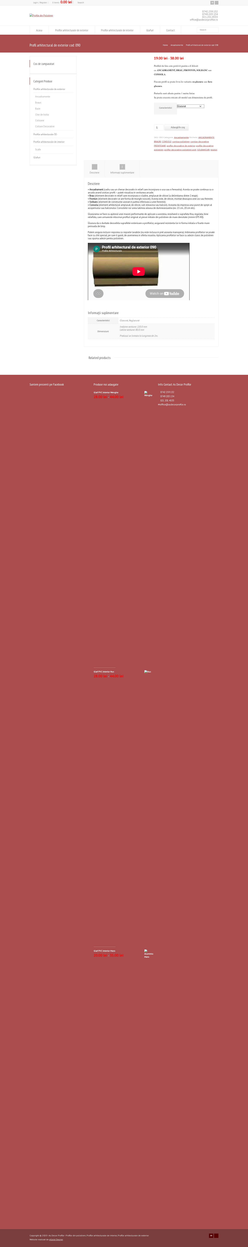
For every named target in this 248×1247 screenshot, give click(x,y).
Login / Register (40, 2)
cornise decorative (199, 141)
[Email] (212, 3)
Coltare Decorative (44, 126)
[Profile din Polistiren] (41, 15)
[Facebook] (216, 3)
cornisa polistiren (181, 141)
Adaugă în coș (178, 127)
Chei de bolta (42, 114)
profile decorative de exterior (181, 145)
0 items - (62, 2)
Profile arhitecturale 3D (45, 134)
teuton (214, 149)
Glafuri (149, 30)
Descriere (94, 172)
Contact (170, 30)
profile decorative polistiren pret (180, 149)
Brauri (38, 102)
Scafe (38, 149)
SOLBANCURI (203, 149)
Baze (37, 108)
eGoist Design (56, 1239)
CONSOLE (166, 141)
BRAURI (157, 141)
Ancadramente (177, 45)
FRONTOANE (160, 145)
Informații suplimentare (122, 172)
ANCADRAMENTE (206, 137)
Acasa (39, 30)
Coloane (39, 120)
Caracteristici (165, 107)
